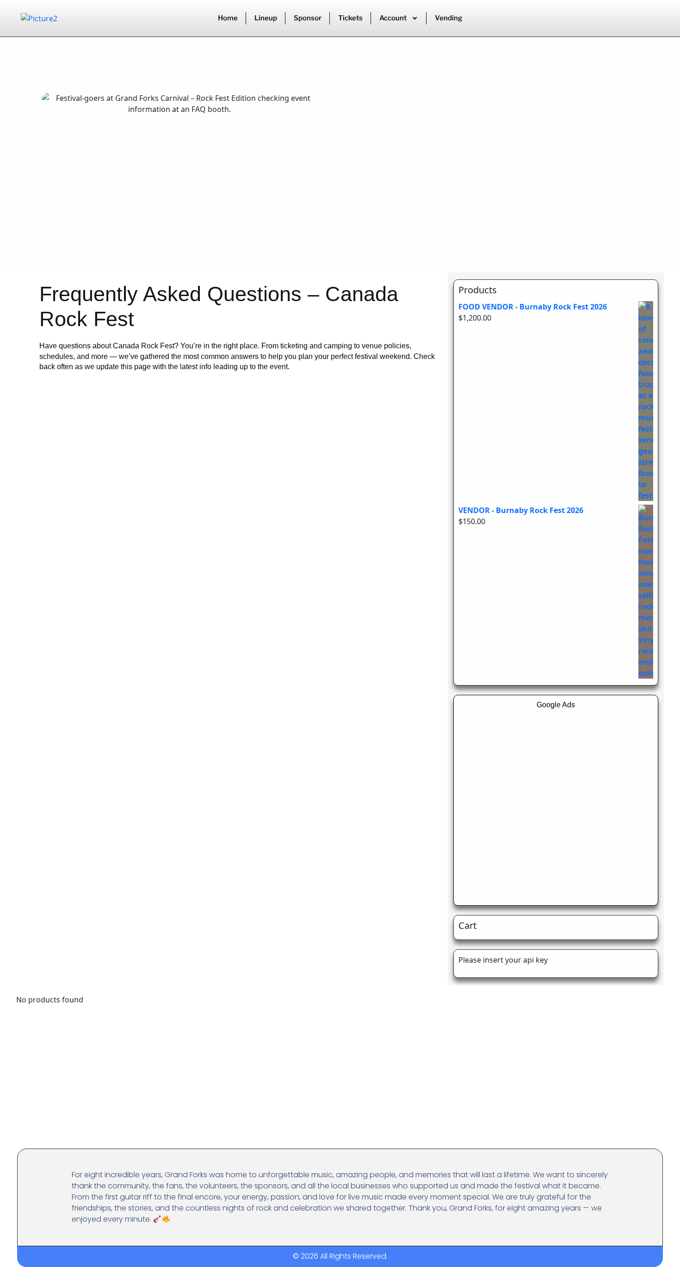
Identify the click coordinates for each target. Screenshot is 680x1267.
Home (228, 18)
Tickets (350, 18)
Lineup (265, 18)
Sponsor (307, 18)
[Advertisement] (555, 802)
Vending (448, 18)
